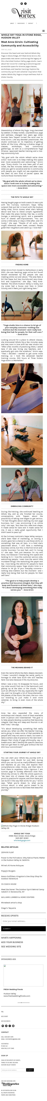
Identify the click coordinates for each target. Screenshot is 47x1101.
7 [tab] (24, 1002)
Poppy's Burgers (8, 871)
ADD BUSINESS (5, 1021)
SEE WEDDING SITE (11, 946)
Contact (30, 23)
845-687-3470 (9, 1037)
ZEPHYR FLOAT (7, 852)
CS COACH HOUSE (8, 884)
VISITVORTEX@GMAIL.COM (12, 1039)
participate (21, 23)
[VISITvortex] (23, 18)
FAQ (2, 1012)
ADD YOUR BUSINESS (12, 942)
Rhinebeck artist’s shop (11, 902)
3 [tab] (20, 1002)
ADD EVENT (4, 1016)
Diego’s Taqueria (8, 908)
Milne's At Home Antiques (12, 865)
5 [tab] (22, 1002)
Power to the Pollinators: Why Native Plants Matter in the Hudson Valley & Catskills (23, 859)
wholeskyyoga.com (22, 840)
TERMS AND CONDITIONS (8, 1095)
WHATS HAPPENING (11, 937)
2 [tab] (19, 1002)
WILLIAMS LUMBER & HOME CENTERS (17, 897)
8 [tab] (25, 1002)
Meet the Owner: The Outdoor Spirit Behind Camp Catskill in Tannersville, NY (22, 890)
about (12, 23)
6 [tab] (23, 1002)
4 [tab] (21, 1002)
